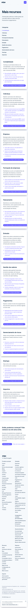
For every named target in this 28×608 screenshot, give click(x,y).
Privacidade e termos (7, 558)
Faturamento (5, 40)
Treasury (4, 509)
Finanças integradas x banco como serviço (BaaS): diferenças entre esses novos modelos (14, 280)
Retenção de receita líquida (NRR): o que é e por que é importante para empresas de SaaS (15, 120)
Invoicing (4, 487)
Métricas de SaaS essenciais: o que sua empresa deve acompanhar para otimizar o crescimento (14, 115)
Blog (3, 551)
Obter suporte (5, 576)
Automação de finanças (20, 474)
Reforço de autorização (7, 467)
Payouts (4, 498)
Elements (4, 482)
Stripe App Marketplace (20, 520)
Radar (3, 500)
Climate (4, 474)
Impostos (4, 54)
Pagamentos (5, 47)
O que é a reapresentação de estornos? (14, 349)
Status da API (18, 534)
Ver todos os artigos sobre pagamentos (13, 324)
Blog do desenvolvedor (20, 542)
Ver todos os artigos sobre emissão (12, 259)
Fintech (16, 494)
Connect (4, 476)
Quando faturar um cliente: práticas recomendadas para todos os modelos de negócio (15, 220)
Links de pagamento (6, 494)
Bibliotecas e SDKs (19, 538)
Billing (3, 469)
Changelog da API (19, 536)
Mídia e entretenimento (20, 503)
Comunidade (5, 553)
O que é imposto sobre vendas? (12, 405)
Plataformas (18, 487)
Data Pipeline (5, 480)
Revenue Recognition (7, 502)
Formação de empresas (7, 37)
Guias (3, 547)
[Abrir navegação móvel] (25, 2)
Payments (4, 496)
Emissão (4, 42)
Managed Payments (6, 493)
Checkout (4, 472)
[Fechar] (25, 601)
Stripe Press (18, 556)
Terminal (4, 507)
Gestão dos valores (6, 45)
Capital (3, 470)
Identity (4, 485)
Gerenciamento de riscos (8, 50)
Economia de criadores (20, 492)
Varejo (16, 512)
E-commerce (18, 470)
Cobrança (4, 33)
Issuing (3, 489)
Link (3, 491)
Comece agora (6, 444)
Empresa (4, 35)
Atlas (3, 465)
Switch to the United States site (9, 604)
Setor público (18, 510)
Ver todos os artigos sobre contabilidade (14, 85)
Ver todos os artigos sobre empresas (13, 159)
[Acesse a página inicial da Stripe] (3, 456)
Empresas (17, 463)
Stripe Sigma (5, 504)
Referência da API (19, 533)
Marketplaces (18, 483)
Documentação (18, 531)
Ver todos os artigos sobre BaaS (12, 292)
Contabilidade (5, 30)
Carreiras (17, 552)
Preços (3, 463)
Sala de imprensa (19, 554)
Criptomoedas (5, 478)
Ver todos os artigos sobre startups (12, 381)
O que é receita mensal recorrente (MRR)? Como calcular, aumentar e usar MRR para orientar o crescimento (15, 110)
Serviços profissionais (20, 508)
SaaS (16, 488)
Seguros (17, 501)
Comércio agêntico (19, 467)
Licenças (4, 563)
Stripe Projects (18, 540)
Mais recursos (5, 570)
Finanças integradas (19, 472)
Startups (4, 52)
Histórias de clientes (6, 549)
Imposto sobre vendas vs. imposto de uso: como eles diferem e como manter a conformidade (15, 402)
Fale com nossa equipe (18, 444)
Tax (3, 505)
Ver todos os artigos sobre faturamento (13, 125)
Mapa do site (5, 565)
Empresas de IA (18, 490)
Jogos (16, 496)
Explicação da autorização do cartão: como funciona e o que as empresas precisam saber (13, 312)
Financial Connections (7, 483)
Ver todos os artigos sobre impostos (13, 412)
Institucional (18, 547)
